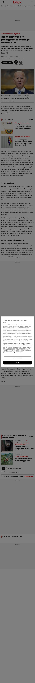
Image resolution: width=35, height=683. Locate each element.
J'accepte (17, 362)
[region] (17, 341)
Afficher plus (17, 358)
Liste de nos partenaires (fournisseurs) (11, 352)
